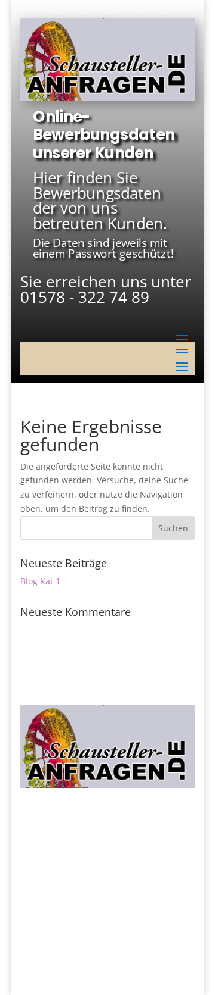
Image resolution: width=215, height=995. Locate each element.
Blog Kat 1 (40, 581)
